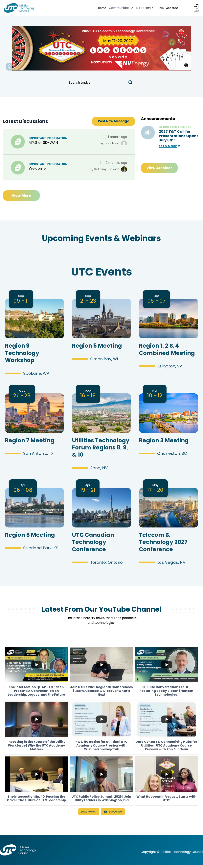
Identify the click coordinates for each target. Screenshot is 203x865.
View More (21, 195)
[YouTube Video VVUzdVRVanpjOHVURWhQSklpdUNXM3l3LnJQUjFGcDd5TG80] (166, 719)
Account (172, 8)
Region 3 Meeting (164, 440)
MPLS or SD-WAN (43, 142)
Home (102, 8)
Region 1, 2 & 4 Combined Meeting (167, 349)
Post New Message (113, 121)
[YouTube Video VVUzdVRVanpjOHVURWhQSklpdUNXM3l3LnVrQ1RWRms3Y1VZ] (166, 664)
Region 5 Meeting (97, 346)
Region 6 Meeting (30, 535)
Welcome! (38, 168)
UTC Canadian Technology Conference (93, 542)
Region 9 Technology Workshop (22, 353)
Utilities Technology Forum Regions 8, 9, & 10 (100, 448)
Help (161, 8)
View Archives (159, 167)
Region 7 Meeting (30, 440)
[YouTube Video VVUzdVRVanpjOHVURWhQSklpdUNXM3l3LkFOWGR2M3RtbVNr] (101, 719)
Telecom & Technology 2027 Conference (163, 542)
